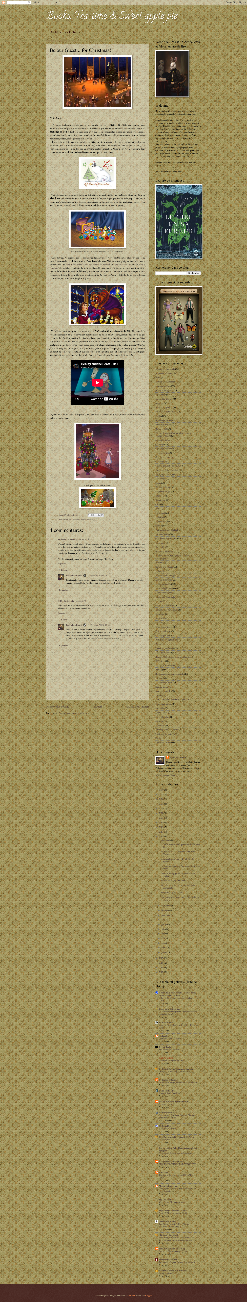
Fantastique (160, 521)
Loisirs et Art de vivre (164, 605)
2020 (161, 817)
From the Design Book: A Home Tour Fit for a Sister (178, 1026)
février (164, 947)
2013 (161, 967)
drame (158, 482)
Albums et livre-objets (165, 368)
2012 (161, 972)
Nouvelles (159, 613)
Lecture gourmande (163, 579)
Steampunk (160, 712)
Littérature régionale (164, 592)
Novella (158, 622)
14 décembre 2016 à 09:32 (75, 601)
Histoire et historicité (164, 551)
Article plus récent (57, 706)
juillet (164, 924)
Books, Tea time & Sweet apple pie (111, 17)
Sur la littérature (162, 716)
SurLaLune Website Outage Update (173, 1251)
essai (157, 504)
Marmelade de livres (168, 1185)
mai (163, 933)
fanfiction (159, 517)
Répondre (62, 563)
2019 (161, 822)
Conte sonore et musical (165, 457)
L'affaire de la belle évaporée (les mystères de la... (180, 845)
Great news (160, 542)
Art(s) (157, 377)
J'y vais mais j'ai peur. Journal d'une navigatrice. (178, 1262)
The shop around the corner (166, 729)
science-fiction (161, 686)
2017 (161, 831)
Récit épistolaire (162, 652)
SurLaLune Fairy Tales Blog (172, 1248)
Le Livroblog (165, 1126)
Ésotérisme (160, 499)
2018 (161, 827)
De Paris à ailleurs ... (168, 1079)
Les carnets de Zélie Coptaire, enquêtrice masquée (178, 1149)
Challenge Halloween (164, 448)
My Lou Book (165, 1199)
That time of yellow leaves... (173, 892)
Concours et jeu (162, 452)
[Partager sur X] (95, 515)
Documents (160, 478)
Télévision (159, 725)
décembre (165, 840)
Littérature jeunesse (164, 588)
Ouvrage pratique (162, 635)
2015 (161, 958)
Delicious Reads (166, 1090)
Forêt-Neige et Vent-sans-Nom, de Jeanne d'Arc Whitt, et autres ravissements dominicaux (178, 1239)
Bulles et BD (161, 428)
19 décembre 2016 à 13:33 (98, 624)
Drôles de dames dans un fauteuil (174, 1101)
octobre (164, 910)
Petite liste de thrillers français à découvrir (175, 1153)
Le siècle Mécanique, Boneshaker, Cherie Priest (178, 1082)
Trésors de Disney (163, 742)
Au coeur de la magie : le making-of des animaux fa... (178, 886)
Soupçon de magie (163, 703)
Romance (159, 678)
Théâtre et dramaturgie (165, 733)
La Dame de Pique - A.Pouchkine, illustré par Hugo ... (180, 867)
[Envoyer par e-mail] (89, 515)
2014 (161, 962)
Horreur (158, 562)
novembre (165, 905)
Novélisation (161, 618)
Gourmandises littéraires (166, 538)
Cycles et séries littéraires (166, 469)
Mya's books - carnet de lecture (173, 1210)
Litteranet (163, 1172)
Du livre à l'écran (162, 487)
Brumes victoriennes (164, 424)
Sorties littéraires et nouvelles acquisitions (173, 699)
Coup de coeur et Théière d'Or (168, 465)
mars (163, 942)
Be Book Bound (166, 1022)
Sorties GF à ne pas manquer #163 (173, 1213)
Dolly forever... (165, 1139)
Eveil (157, 508)
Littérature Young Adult (165, 596)
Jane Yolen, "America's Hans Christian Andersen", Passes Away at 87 (174, 1225)
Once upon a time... (163, 626)
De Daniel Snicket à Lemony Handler (176, 1068)
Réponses (65, 569)
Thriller (158, 738)
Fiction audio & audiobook (166, 530)
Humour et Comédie (164, 566)
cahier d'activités (162, 439)
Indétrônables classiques (165, 575)
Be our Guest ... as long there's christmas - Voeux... (179, 853)
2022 (161, 808)
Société (158, 695)
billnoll (132, 1295)
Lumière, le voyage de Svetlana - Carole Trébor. (178, 874)
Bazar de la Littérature (169, 1008)
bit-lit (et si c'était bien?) (166, 411)
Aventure (159, 403)
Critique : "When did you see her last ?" (175, 1071)
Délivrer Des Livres (168, 1112)
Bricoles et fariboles (164, 420)
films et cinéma (162, 534)
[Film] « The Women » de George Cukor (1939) (175, 999)
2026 (161, 789)
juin (163, 928)
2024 (161, 799)
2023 (161, 803)
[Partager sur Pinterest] (102, 515)
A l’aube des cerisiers (167, 1128)
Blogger (148, 1295)
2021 (161, 813)
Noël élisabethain (122, 264)
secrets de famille (163, 691)
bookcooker (164, 1036)
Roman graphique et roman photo (169, 673)
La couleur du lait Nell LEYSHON (173, 1060)
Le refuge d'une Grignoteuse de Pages (176, 1136)
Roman (158, 669)
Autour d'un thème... (164, 398)
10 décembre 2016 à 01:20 (78, 539)
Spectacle (159, 708)
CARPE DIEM (166, 1057)
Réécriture (160, 661)
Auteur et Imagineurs (164, 390)
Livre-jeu (159, 601)
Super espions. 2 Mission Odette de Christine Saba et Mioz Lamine (177, 1116)
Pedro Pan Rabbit (74, 575)
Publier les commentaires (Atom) (73, 713)
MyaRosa (62, 539)
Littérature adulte (163, 583)
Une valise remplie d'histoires (173, 1270)
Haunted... (159, 547)
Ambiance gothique (163, 373)
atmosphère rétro (162, 386)
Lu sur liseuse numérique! (166, 609)
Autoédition (160, 394)
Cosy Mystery (161, 461)
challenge (91, 519)
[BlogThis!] (92, 515)
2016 (161, 836)
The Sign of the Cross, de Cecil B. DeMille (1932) (176, 1176)
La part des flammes (167, 1273)
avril (163, 938)
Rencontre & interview (165, 665)
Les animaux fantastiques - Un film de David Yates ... (180, 898)
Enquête (158, 495)
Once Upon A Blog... (168, 1221)
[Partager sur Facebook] (98, 515)
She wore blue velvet (168, 1234)
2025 (161, 794)
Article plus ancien (137, 706)
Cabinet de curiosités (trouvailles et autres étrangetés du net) (173, 434)
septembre (166, 915)
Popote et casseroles (164, 648)
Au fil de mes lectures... (66, 32)
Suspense (159, 720)
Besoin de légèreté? (164, 407)
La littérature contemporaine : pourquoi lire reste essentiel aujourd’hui (178, 1012)
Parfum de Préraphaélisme (166, 639)
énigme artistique (163, 491)
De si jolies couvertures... (166, 474)
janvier (164, 952)
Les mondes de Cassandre (171, 1161)
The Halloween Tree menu (169, 1049)
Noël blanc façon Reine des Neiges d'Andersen (88, 264)
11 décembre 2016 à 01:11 (98, 575)
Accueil (97, 706)
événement (160, 512)
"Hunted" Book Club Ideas (169, 1093)
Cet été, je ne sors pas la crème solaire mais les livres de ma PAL (177, 1190)
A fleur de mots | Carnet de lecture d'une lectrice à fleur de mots (177, 994)
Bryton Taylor (165, 1047)
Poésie (158, 643)
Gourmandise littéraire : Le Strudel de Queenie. (177, 860)
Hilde (60, 601)
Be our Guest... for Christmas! (173, 880)
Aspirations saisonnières (69, 519)
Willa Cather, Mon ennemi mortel (172, 1202)
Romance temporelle (164, 682)
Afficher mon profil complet (167, 775)
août (163, 919)
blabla (83, 519)
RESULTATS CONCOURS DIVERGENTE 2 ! (178, 1164)
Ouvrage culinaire (163, 631)
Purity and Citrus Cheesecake (170, 1038)
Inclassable (160, 571)
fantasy (158, 525)
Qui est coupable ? (166, 1104)
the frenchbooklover (168, 1259)
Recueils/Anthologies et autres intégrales (173, 656)
